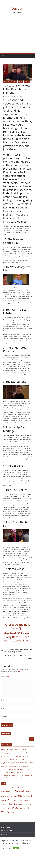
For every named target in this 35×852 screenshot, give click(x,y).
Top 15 (25, 804)
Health (7, 796)
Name (3, 700)
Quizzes (12, 800)
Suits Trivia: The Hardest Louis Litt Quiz (12, 772)
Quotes (18, 800)
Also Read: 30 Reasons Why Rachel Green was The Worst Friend (17, 636)
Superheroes (5, 804)
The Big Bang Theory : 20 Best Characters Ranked (18, 657)
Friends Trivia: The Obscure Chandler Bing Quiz (15, 756)
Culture (30, 788)
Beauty (11, 788)
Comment (5, 677)
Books (16, 788)
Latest (17, 795)
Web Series (27, 81)
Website (4, 716)
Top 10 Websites (19, 804)
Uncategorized (23, 808)
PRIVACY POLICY (6, 827)
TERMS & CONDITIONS (7, 831)
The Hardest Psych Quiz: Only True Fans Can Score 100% (17, 775)
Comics (26, 788)
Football (3, 796)
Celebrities (21, 788)
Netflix (14, 81)
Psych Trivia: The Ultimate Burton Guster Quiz (14, 749)
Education (12, 792)
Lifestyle (24, 796)
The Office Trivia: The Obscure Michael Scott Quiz (15, 769)
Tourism (3, 808)
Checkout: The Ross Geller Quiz (17, 626)
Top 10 (12, 804)
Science (22, 800)
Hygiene (12, 796)
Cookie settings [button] (7, 848)
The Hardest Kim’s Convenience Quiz (11, 778)
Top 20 (29, 804)
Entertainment (7, 81)
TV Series (21, 81)
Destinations (5, 792)
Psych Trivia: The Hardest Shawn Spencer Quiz (14, 767)
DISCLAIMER (4, 834)
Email (3, 708)
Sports (26, 800)
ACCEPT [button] (16, 848)
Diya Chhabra (18, 96)
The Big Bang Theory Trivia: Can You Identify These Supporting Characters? (17, 650)
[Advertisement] (17, 34)
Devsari (17, 8)
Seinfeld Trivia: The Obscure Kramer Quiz (13, 759)
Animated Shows (5, 788)
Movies (30, 796)
